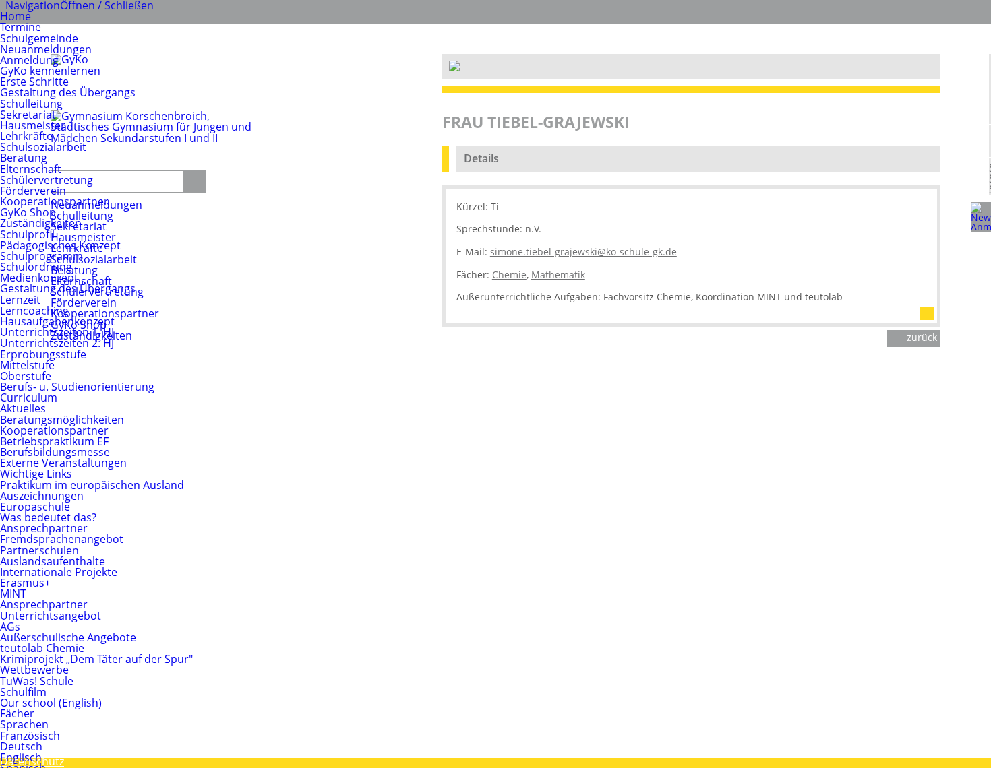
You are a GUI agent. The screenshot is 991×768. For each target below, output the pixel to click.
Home (15, 16)
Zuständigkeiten (41, 223)
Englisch (21, 757)
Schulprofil (27, 234)
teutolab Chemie (42, 648)
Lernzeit (20, 299)
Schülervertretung (46, 179)
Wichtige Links (36, 473)
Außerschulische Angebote (68, 637)
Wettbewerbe (34, 669)
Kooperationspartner (54, 201)
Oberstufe (25, 376)
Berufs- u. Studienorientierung (77, 386)
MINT (13, 593)
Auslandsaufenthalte (52, 561)
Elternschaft (30, 169)
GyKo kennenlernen (50, 70)
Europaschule (35, 506)
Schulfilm (23, 691)
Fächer (17, 713)
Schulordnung (36, 266)
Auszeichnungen (42, 495)
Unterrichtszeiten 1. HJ (57, 332)
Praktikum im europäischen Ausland (92, 485)
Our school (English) (51, 702)
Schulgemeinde (39, 38)
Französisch (30, 735)
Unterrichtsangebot (50, 615)
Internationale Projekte (58, 572)
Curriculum (28, 397)
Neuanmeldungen (46, 49)
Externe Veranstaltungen (63, 462)
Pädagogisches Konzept (60, 245)
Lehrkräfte (26, 136)
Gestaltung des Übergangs (68, 92)
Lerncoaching (34, 310)
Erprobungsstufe (43, 354)
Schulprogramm (41, 256)
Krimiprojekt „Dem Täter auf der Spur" (96, 658)
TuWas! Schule (36, 681)
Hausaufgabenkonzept (57, 321)
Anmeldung (29, 60)
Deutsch (21, 746)
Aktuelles (23, 408)
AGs (10, 626)
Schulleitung (31, 103)
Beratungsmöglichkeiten (62, 419)
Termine (20, 27)
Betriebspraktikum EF (54, 441)
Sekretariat (28, 114)
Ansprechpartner (44, 528)
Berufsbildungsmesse (55, 452)
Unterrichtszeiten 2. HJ (57, 342)
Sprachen (24, 724)
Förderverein (33, 190)
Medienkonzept (39, 277)
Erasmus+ (25, 582)
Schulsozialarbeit (43, 146)
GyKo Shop (28, 212)
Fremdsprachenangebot (61, 539)
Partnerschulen (39, 550)
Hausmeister (32, 125)
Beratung (23, 157)
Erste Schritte (34, 81)
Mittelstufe (27, 365)
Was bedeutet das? (48, 517)
